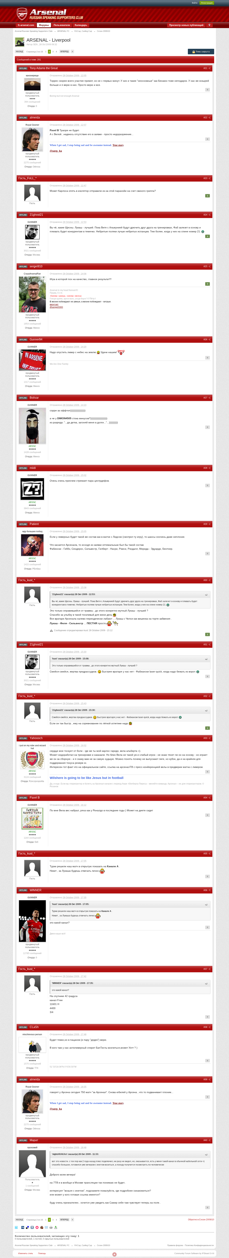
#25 (206, 266)
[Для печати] (51, 1227)
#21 (206, 68)
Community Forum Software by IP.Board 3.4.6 (194, 1253)
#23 (206, 178)
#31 (206, 644)
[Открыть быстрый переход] (209, 25)
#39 (206, 1079)
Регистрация (207, 3)
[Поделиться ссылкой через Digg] (22, 1227)
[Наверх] (114, 1254)
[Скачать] (55, 1227)
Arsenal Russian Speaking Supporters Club (33, 1245)
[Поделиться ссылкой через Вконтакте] (32, 1227)
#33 (206, 738)
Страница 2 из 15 (34, 52)
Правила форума (175, 1245)
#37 (206, 969)
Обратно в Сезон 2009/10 (201, 1219)
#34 (206, 797)
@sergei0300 (56, 307)
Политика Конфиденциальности (199, 1245)
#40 (206, 1140)
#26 (206, 339)
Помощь (42, 1253)
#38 (206, 1027)
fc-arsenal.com (26, 25)
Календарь (81, 25)
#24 (206, 215)
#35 (206, 853)
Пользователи (62, 25)
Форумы (44, 25)
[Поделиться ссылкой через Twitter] (16, 1227)
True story (118, 145)
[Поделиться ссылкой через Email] (46, 1227)
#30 (206, 580)
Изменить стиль (25, 1253)
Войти (194, 3)
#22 (206, 117)
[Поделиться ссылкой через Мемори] (37, 1227)
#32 (206, 696)
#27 (206, 398)
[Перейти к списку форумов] (50, 14)
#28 (206, 468)
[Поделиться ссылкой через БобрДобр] (41, 1227)
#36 (206, 890)
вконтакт (54, 304)
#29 (206, 524)
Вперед (64, 51)
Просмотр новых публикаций (186, 25)
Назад (19, 51)
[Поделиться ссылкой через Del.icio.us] (27, 1227)
